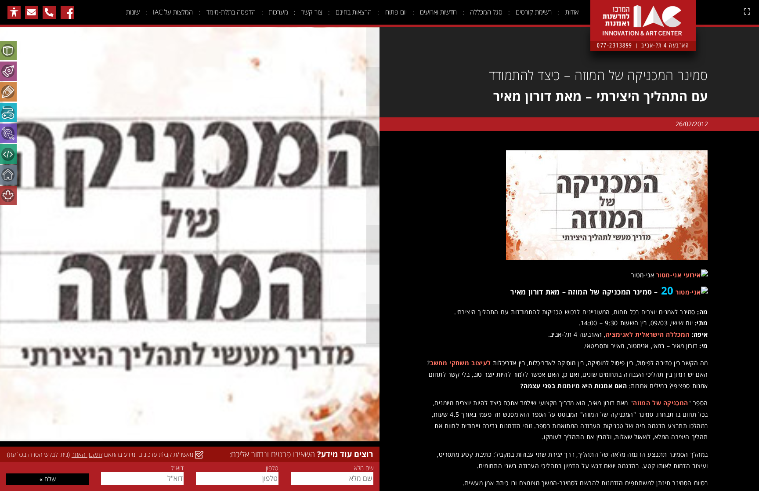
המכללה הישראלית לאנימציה (648, 334)
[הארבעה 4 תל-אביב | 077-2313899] (643, 13)
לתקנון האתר (87, 454)
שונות (133, 11)
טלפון (272, 468)
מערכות (278, 11)
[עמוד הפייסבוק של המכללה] (67, 12)
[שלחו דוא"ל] (31, 12)
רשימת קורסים (534, 11)
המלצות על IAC (173, 11)
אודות (571, 11)
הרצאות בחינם (354, 11)
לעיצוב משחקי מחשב (460, 363)
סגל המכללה (486, 11)
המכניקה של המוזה (660, 403)
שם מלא (363, 468)
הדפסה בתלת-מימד (231, 11)
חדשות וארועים (438, 11)
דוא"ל (177, 468)
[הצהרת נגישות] (14, 12)
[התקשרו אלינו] (49, 12)
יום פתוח (396, 11)
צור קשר (311, 11)
